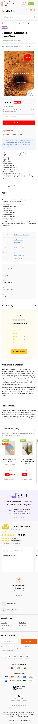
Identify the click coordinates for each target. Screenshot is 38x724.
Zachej (6, 23)
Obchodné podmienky (10, 712)
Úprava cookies (23, 716)
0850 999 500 (11, 603)
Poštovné (13, 716)
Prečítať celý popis (7, 186)
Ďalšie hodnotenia (16, 529)
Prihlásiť (28, 641)
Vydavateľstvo (5, 625)
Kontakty (4, 623)
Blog (2, 628)
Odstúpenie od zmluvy (28, 714)
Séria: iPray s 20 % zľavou (10, 461)
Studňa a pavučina (19, 248)
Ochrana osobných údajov (10, 714)
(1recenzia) (12, 464)
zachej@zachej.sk (13, 610)
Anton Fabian (5, 46)
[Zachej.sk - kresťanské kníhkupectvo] (8, 11)
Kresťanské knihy (15, 23)
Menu (34, 12)
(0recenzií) (33, 46)
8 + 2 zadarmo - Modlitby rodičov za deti (27, 461)
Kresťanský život (27, 23)
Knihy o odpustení (19, 255)
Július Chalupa (14, 46)
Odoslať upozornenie (20, 123)
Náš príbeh (22, 625)
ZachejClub (22, 623)
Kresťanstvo (17, 242)
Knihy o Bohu (18, 258)
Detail (31, 4)
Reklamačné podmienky (26, 712)
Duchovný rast (18, 240)
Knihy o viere (18, 253)
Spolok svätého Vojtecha (21, 235)
